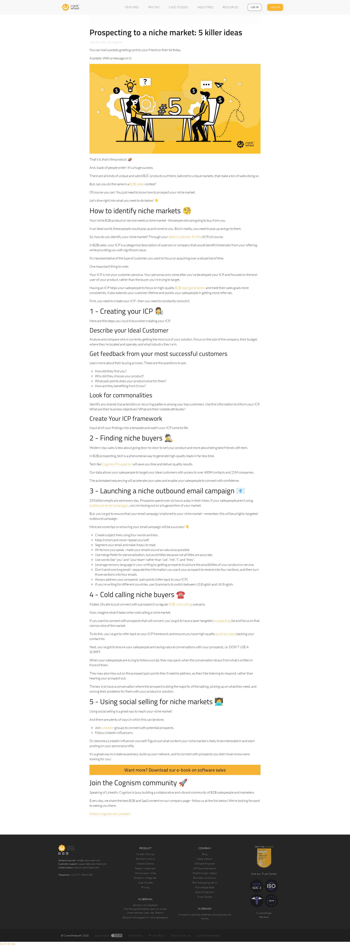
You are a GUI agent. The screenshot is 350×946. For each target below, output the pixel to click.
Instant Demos (145, 863)
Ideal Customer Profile (185, 237)
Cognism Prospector (117, 464)
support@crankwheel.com (92, 863)
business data (226, 634)
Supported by (103, 935)
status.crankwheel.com (86, 867)
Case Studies (145, 882)
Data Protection (204, 892)
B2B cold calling (180, 604)
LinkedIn (107, 728)
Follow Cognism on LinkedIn (110, 814)
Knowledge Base (204, 887)
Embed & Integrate (145, 877)
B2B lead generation (190, 288)
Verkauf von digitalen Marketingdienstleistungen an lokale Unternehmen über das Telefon (145, 908)
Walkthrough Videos (204, 873)
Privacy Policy (157, 935)
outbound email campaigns (109, 505)
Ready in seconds (145, 868)
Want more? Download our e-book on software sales (175, 770)
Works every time (145, 873)
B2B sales (137, 184)
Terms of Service (180, 935)
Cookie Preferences (208, 935)
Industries (205, 7)
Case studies (178, 7)
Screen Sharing (145, 854)
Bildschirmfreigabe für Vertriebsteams (145, 917)
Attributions (135, 935)
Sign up (275, 7)
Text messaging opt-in (204, 882)
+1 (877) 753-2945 (81, 874)
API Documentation (204, 868)
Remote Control (145, 858)
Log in (254, 7)
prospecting (222, 621)
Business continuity (204, 877)
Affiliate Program (205, 863)
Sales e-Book (204, 858)
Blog (204, 854)
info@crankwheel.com (88, 860)
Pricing (154, 7)
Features (132, 7)
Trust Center (204, 896)
